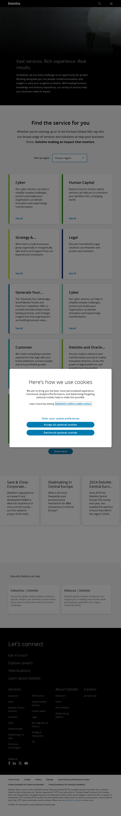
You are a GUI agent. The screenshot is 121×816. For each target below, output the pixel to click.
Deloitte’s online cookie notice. (73, 403)
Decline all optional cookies (60, 432)
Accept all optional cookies (60, 424)
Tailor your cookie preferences (61, 418)
